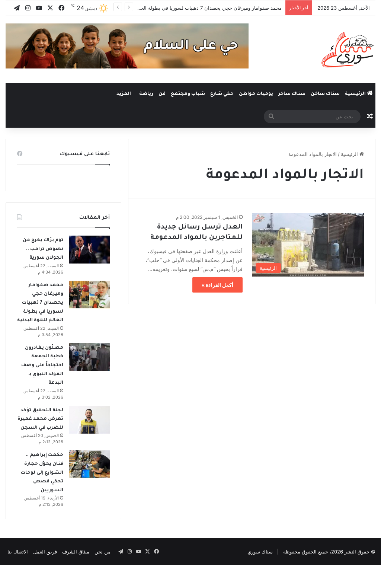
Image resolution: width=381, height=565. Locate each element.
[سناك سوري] (348, 49)
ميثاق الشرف (75, 552)
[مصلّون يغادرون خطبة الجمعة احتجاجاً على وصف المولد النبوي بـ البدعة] (89, 357)
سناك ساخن (325, 94)
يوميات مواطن (256, 94)
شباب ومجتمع (188, 94)
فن (162, 94)
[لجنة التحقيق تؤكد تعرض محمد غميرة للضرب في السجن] (89, 420)
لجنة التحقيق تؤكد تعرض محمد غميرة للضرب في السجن (40, 419)
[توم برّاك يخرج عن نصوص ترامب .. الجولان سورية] (89, 250)
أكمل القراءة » (217, 285)
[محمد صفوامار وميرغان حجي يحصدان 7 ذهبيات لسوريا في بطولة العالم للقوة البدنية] (89, 295)
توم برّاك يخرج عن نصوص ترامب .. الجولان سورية (43, 249)
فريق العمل (45, 552)
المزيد (123, 94)
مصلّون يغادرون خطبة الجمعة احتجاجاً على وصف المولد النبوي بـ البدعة (42, 365)
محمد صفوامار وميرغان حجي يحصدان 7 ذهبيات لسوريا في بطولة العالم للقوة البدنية (195, 8)
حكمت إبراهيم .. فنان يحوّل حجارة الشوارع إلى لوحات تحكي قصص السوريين (42, 473)
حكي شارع (222, 94)
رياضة (146, 94)
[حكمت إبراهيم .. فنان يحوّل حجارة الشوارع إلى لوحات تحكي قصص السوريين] (89, 464)
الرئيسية (356, 94)
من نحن (103, 552)
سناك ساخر (291, 94)
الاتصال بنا (17, 552)
